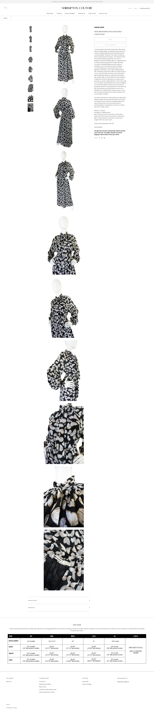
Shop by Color (103, 13)
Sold (110, 39)
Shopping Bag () (145, 8)
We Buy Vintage (86, 684)
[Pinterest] (104, 138)
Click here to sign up (123, 681)
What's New (50, 13)
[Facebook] (99, 138)
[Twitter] (102, 138)
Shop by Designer (70, 13)
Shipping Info (31, 607)
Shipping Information (45, 684)
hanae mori (99, 27)
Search (135, 8)
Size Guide (85, 681)
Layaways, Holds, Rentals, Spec (48, 689)
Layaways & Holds (32, 600)
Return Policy (42, 687)
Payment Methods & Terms (47, 692)
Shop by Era (81, 13)
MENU (6, 18)
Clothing (59, 13)
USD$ (5, 8)
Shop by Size (92, 13)
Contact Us (42, 681)
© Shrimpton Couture (11, 707)
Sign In (130, 8)
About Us (9, 681)
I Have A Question (110, 45)
